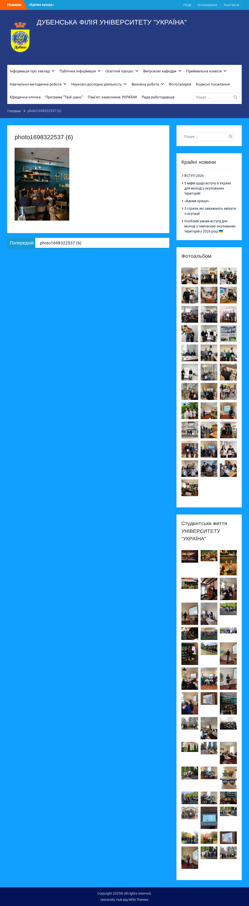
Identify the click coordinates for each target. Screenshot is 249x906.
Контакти (231, 5)
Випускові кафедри (160, 71)
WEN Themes (138, 900)
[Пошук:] (217, 97)
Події (187, 5)
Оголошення (207, 5)
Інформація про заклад (30, 71)
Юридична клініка (25, 97)
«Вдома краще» (196, 201)
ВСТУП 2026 (38, 5)
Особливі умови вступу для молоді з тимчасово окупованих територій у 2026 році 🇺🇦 (210, 226)
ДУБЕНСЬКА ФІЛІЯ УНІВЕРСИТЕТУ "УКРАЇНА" (112, 22)
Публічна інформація (78, 71)
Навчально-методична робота (36, 84)
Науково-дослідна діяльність (96, 84)
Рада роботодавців (158, 97)
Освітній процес (119, 71)
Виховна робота (145, 84)
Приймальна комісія (204, 71)
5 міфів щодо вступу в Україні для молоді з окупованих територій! (207, 188)
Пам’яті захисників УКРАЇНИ (112, 97)
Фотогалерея (180, 84)
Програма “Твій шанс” (64, 97)
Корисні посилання (213, 84)
